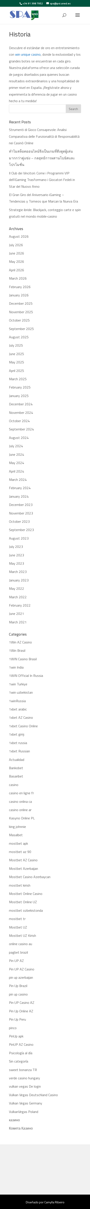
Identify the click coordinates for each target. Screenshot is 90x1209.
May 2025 (16, 362)
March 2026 (18, 278)
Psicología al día (20, 1053)
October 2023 (19, 521)
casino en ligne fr (21, 793)
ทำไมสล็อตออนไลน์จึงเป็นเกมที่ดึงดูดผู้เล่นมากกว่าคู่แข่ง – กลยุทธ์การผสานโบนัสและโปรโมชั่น (42, 158)
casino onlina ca (20, 801)
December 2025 (21, 303)
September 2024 (21, 429)
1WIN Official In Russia (26, 675)
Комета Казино (21, 1128)
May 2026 (16, 261)
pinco (13, 1027)
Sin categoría (18, 1061)
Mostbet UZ (18, 927)
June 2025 (16, 353)
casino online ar (20, 809)
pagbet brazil (18, 952)
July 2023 (16, 546)
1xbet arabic (18, 709)
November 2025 (21, 312)
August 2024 (19, 437)
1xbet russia (18, 742)
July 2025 (16, 345)
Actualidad (16, 759)
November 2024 (21, 412)
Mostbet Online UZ (23, 902)
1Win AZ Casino (20, 642)
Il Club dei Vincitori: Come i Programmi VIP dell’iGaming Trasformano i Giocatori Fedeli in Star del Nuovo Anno (42, 179)
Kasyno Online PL (22, 818)
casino (13, 784)
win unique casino (28, 54)
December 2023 (21, 504)
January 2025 (19, 395)
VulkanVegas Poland (23, 1111)
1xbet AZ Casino (21, 717)
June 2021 (16, 613)
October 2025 (19, 320)
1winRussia (17, 700)
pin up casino (18, 994)
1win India (16, 667)
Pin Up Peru (17, 1019)
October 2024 (19, 420)
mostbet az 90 (20, 851)
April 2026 (16, 270)
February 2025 (20, 387)
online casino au (20, 943)
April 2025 (16, 370)
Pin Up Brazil (18, 985)
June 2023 (16, 555)
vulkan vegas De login (25, 1086)
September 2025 (21, 328)
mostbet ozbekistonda (26, 910)
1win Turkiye (18, 684)
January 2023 (19, 580)
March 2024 (18, 479)
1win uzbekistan (21, 692)
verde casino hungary (24, 1078)
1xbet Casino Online (23, 726)
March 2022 (18, 597)
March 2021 (18, 622)
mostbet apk (18, 843)
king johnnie (17, 826)
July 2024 (16, 446)
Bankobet (16, 767)
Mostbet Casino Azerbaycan (29, 876)
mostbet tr (17, 918)
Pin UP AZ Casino (21, 969)
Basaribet (16, 776)
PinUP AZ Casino (21, 1044)
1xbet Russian (19, 751)
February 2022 (20, 605)
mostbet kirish (19, 885)
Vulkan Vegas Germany (25, 1103)
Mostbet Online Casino (25, 893)
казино (14, 1120)
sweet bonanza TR (23, 1069)
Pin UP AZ (16, 960)
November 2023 (21, 513)
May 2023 (16, 563)
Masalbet (16, 835)
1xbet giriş (16, 734)
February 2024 (20, 487)
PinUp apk (16, 1036)
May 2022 (16, 588)
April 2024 (16, 471)
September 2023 (21, 529)
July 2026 (16, 245)
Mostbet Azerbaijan (23, 868)
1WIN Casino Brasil (23, 659)
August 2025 (19, 337)
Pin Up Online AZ (21, 1011)
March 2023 (18, 571)
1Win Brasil (17, 650)
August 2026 (19, 236)
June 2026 (16, 253)
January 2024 (19, 496)
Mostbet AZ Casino (23, 860)
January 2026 (19, 295)
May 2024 (16, 462)
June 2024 (16, 454)
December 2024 (21, 404)
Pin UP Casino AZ (21, 1002)
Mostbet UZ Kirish (22, 935)
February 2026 (20, 286)
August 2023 (19, 538)
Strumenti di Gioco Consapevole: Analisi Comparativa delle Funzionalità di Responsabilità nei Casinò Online (44, 136)
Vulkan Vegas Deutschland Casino (33, 1094)
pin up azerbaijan (21, 977)
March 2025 (18, 379)
